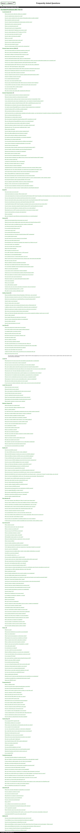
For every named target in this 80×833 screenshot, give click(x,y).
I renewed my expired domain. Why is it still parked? (15, 161)
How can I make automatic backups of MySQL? (14, 482)
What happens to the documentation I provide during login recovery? (18, 399)
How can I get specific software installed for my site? (15, 407)
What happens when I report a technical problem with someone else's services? (20, 506)
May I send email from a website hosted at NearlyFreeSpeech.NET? (18, 658)
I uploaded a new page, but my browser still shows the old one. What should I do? (20, 305)
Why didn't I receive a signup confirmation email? (14, 290)
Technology (5, 718)
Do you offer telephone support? (11, 284)
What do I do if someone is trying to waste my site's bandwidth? (17, 769)
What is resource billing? (9, 540)
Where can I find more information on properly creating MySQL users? (18, 464)
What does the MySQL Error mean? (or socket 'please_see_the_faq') (31, 474)
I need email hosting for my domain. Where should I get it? (16, 193)
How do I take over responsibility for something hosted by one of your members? (20, 518)
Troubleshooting (6, 755)
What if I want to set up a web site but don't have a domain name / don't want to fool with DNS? (23, 258)
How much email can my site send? (11, 191)
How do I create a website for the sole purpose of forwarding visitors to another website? (22, 18)
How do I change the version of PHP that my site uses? (15, 706)
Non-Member (5, 498)
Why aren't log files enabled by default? (12, 341)
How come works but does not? (17, 50)
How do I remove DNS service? (11, 88)
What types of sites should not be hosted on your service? (16, 666)
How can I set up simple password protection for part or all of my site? (18, 818)
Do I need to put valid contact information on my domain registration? (18, 137)
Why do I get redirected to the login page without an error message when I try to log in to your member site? (25, 368)
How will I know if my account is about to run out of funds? (16, 238)
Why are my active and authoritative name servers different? (16, 52)
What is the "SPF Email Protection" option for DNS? (15, 66)
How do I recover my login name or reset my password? (15, 362)
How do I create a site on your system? (12, 303)
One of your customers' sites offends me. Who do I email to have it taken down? (20, 500)
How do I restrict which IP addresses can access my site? (16, 30)
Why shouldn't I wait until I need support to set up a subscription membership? (20, 441)
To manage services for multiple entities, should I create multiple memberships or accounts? (22, 551)
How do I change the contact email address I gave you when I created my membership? (21, 603)
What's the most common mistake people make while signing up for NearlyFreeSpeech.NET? (23, 222)
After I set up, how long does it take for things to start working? (16, 311)
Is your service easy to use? (10, 230)
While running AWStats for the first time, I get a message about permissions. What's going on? (23, 826)
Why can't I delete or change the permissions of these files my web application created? (21, 759)
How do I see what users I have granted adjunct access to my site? (17, 587)
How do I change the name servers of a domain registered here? (17, 94)
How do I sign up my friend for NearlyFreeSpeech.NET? (15, 565)
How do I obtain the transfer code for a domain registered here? (17, 131)
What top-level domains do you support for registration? (15, 151)
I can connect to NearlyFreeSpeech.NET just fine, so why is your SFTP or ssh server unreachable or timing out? (26, 811)
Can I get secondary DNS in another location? (13, 86)
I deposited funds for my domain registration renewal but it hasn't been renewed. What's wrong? (23, 167)
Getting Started (6, 292)
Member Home (13, 7)
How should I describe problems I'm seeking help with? (15, 757)
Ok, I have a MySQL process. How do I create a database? (16, 451)
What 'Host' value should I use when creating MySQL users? (16, 480)
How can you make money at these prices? (13, 246)
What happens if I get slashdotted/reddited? (13, 254)
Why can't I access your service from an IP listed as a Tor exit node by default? (20, 364)
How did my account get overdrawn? (12, 553)
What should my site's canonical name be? (13, 24)
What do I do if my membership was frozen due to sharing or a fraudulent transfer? (20, 376)
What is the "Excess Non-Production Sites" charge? (15, 579)
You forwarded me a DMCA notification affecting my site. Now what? (18, 569)
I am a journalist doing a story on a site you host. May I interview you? (18, 512)
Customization (6, 11)
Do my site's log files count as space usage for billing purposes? (17, 329)
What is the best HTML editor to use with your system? (15, 696)
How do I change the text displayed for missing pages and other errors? (18, 22)
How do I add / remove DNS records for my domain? (15, 72)
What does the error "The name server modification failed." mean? (17, 127)
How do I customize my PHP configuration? (13, 692)
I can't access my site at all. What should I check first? (15, 767)
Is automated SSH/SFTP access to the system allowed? (15, 813)
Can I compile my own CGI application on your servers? (15, 710)
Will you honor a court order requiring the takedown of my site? (17, 670)
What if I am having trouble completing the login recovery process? (17, 397)
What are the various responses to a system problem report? (16, 421)
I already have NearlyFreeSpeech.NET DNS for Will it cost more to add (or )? (30, 60)
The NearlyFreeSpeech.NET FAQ (11, 9)
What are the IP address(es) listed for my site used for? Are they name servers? (20, 70)
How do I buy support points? (10, 435)
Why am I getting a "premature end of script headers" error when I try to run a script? (21, 777)
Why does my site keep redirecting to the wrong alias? (15, 763)
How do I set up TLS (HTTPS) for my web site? (14, 530)
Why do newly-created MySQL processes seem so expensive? (17, 492)
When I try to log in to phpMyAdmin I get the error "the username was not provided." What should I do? (24, 476)
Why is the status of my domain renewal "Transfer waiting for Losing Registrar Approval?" (22, 187)
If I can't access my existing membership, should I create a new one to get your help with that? (23, 382)
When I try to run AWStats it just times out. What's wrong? (16, 830)
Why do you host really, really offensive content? (14, 516)
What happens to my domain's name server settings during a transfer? (18, 105)
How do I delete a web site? (10, 321)
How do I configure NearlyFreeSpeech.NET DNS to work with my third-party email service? (22, 68)
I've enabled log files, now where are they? (13, 331)
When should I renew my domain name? (12, 153)
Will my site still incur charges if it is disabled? (13, 619)
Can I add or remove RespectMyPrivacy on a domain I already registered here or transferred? (22, 107)
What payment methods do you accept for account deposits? (16, 631)
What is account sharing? (10, 599)
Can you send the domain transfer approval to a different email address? (18, 141)
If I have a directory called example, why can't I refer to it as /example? (18, 761)
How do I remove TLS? (9, 591)
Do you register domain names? (11, 236)
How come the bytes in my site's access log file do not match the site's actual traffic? (21, 345)
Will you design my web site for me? (12, 250)
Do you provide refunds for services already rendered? (15, 613)
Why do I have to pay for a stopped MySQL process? (15, 468)
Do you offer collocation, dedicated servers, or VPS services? (16, 252)
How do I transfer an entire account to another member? (15, 623)
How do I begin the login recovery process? (13, 393)
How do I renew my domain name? (11, 145)
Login (3, 358)
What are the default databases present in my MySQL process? (17, 466)
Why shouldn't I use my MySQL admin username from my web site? (18, 478)
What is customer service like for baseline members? (15, 641)
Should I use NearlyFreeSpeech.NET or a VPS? (14, 288)
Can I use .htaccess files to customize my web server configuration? (18, 728)
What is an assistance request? (11, 429)
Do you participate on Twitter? (10, 425)
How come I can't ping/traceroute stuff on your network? (15, 563)
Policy (3, 627)
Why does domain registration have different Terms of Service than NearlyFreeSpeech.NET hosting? (24, 157)
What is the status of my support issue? (12, 405)
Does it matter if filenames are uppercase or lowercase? (15, 317)
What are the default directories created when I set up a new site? (17, 538)
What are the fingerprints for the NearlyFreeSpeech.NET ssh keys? (17, 805)
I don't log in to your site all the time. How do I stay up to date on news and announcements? (22, 581)
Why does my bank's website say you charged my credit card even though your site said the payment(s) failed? (26, 577)
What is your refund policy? (10, 633)
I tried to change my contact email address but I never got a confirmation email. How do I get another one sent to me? (27, 567)
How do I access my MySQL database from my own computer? (17, 462)
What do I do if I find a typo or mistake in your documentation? (16, 615)
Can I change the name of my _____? (12, 555)
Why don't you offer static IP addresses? (12, 739)
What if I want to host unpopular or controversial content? (16, 635)
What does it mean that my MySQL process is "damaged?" (16, 494)
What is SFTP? (8, 801)
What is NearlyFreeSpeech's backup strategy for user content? (17, 617)
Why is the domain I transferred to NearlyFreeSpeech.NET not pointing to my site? (20, 119)
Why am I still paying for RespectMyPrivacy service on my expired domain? (19, 121)
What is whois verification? (10, 129)
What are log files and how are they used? (13, 333)
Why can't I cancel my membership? (12, 601)
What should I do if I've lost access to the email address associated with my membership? (22, 360)
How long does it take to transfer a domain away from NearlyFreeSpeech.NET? (20, 147)
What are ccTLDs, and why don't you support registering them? (17, 183)
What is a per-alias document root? (11, 26)
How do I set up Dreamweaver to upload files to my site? (15, 822)
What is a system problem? (10, 409)
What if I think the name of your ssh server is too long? (15, 809)
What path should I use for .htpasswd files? (13, 28)
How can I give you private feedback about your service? (16, 423)
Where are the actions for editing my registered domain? (15, 135)
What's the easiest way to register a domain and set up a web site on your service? (20, 309)
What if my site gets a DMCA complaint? (12, 660)
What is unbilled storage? (10, 597)
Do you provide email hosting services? (12, 228)
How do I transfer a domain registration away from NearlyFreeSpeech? (18, 149)
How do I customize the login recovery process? (14, 395)
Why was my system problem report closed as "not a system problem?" (18, 419)
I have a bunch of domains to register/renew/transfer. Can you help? (18, 143)
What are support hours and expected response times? (15, 443)
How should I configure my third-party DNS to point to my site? (17, 54)
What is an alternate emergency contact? (12, 532)
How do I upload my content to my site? (12, 791)
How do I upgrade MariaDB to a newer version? (14, 490)
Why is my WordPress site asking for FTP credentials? (15, 785)
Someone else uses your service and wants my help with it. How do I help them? (20, 286)
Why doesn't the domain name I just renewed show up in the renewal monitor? (20, 175)
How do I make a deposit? (10, 315)
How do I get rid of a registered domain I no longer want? (16, 155)
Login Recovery (6, 385)
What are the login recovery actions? (12, 389)
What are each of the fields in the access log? (13, 349)
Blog (18, 7)
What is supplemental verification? (11, 674)
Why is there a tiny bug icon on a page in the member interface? (17, 783)
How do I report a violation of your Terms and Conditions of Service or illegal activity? (21, 502)
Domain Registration (7, 92)
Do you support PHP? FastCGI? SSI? (12, 720)
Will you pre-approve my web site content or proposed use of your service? (19, 274)
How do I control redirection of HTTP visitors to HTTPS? (15, 32)
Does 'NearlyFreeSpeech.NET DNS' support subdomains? (16, 741)
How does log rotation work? (10, 337)
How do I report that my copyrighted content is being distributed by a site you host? (20, 504)
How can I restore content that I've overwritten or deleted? (16, 417)
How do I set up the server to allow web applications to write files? (17, 686)
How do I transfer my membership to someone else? (15, 621)
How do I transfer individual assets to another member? (15, 625)
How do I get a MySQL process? (11, 449)
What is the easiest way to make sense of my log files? (15, 327)
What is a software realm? (10, 684)
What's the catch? (8, 629)
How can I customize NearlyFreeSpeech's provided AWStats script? (18, 828)
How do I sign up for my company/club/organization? (15, 668)
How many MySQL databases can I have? (13, 747)
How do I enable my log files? (10, 339)
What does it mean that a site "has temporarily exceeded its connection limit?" (20, 765)
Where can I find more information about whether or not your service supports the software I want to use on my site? (27, 313)
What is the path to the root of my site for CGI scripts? (15, 704)
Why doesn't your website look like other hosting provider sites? (17, 264)
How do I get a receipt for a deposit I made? (13, 605)
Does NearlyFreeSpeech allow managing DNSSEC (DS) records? (17, 179)
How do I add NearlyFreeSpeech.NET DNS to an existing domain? (18, 58)
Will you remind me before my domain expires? (14, 111)
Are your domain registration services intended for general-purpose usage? (19, 266)
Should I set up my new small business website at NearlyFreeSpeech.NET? (19, 272)
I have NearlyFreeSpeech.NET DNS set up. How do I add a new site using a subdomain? (22, 64)
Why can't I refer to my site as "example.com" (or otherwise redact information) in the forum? (22, 771)
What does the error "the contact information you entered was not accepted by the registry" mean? (23, 169)
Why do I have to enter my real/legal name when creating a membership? (19, 224)
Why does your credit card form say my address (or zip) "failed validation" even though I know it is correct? (25, 773)
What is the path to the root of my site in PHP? (13, 694)
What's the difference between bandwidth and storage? (15, 262)
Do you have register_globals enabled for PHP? (14, 702)
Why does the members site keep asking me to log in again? (16, 380)
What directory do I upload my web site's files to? (14, 795)
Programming (5, 682)
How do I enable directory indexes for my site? (14, 16)
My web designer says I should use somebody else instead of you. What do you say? (21, 242)
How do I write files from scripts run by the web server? (15, 714)
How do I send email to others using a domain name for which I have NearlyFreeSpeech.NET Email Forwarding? (26, 199)
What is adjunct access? (9, 524)
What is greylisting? (8, 214)
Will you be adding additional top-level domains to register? (16, 133)
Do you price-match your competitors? (12, 244)
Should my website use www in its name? (13, 76)
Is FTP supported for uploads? (10, 807)
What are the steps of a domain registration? (13, 165)
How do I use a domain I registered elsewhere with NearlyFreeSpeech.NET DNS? (20, 62)
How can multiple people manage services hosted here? (15, 575)
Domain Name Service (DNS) (9, 48)
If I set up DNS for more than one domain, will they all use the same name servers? (20, 84)
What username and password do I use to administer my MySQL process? (19, 488)
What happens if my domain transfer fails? (13, 139)
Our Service (5, 522)
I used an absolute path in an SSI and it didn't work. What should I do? (18, 712)
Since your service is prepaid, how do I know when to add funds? (17, 611)
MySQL (4, 447)
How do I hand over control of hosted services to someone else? (17, 585)
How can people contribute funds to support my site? (15, 557)
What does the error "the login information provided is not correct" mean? (19, 370)
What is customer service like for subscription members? (15, 639)
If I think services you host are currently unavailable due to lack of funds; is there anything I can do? (24, 520)
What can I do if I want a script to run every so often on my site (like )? (19, 690)
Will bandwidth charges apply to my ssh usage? (14, 536)
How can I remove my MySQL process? (12, 486)
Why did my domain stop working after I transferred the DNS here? (17, 90)
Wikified (4, 816)
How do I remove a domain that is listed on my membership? (16, 319)
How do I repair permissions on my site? (12, 323)
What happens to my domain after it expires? (13, 117)
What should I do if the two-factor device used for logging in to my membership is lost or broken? (23, 372)
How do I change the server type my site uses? (14, 40)
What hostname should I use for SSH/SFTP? (13, 797)
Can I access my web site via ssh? (11, 793)
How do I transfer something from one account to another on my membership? (20, 573)
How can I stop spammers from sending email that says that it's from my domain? (20, 197)
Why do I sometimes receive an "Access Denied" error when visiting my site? (19, 775)
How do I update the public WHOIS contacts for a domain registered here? (19, 181)
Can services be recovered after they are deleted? (14, 445)
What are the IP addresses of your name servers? (14, 593)
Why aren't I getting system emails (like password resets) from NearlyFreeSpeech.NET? (21, 366)
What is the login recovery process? (12, 387)
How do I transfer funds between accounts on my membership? (17, 589)
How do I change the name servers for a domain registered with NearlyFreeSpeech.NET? (22, 74)
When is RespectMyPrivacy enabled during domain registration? (17, 173)
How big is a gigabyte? (9, 745)
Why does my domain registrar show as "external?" (14, 163)
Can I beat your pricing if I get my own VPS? (13, 226)
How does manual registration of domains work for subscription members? (19, 185)
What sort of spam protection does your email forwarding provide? (17, 749)
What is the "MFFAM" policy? (10, 680)
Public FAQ (7, 7)
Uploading (5, 787)
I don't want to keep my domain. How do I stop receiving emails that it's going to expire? (21, 171)
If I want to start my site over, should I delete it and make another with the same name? (21, 559)
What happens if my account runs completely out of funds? (16, 637)
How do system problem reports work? (12, 427)
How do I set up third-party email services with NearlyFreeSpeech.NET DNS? (20, 201)
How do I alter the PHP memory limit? (12, 698)
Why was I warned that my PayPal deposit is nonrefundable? (16, 561)
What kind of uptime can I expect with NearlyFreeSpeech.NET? (17, 278)
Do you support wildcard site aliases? (12, 78)
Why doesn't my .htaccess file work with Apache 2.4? (15, 779)
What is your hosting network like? (11, 743)
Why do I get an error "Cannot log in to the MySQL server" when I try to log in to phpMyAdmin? (23, 472)
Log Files (4, 325)
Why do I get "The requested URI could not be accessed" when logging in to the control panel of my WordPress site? (27, 781)
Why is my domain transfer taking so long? (13, 115)
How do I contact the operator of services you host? (14, 510)
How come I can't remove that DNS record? (13, 80)
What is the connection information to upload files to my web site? (17, 789)
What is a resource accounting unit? (12, 528)
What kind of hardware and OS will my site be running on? (16, 751)
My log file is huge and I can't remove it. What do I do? (15, 335)
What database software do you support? (13, 722)
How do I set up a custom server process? (13, 42)
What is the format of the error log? (11, 353)
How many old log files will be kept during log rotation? (15, 347)
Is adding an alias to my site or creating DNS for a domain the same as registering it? (21, 307)
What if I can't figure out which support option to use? (15, 437)
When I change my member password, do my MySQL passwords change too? (20, 470)
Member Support (6, 403)
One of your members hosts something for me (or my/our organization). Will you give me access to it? (24, 514)
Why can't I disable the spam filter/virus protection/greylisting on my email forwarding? (21, 216)
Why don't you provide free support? (12, 431)
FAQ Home (3, 7)
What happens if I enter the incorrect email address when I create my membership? (21, 378)
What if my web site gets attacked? (11, 268)
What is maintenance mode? (10, 571)
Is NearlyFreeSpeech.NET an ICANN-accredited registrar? (16, 109)
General (4, 218)
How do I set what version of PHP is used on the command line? (17, 46)
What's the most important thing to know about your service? (16, 220)
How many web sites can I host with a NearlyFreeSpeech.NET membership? (19, 234)
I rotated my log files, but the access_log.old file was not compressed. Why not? (20, 351)
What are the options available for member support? (15, 415)
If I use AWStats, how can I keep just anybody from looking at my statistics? (19, 820)
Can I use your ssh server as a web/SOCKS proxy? (14, 672)
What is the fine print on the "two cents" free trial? (14, 526)
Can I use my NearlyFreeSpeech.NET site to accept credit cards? (17, 664)
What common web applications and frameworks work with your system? (19, 724)
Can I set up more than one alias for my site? (13, 34)
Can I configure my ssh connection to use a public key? (15, 803)
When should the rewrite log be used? (12, 20)
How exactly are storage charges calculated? (13, 534)
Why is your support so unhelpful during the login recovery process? (18, 391)
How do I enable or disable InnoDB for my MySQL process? (16, 484)
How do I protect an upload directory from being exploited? (16, 716)
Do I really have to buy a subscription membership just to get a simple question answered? (22, 411)
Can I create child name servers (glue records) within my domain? (17, 123)
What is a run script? (9, 38)
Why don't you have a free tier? (11, 260)
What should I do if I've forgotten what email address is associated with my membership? (22, 374)
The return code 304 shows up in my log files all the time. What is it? (18, 343)
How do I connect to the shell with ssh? (12, 799)
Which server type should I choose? (12, 44)
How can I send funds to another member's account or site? (16, 609)
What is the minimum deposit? (10, 248)
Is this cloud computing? (9, 280)
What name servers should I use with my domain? (14, 56)
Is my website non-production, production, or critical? (15, 595)
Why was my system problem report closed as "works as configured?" (18, 413)
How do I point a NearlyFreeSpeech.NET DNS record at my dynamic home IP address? (21, 82)
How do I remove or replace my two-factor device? (14, 583)
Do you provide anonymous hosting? (12, 662)
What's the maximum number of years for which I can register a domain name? (20, 125)
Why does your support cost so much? (12, 439)
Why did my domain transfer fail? (11, 159)
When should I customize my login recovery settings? (15, 401)
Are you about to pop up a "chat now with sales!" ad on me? (16, 256)
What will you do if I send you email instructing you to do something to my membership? (21, 676)
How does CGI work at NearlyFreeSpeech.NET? (14, 688)
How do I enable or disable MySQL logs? (13, 496)
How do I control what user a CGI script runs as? (14, 708)
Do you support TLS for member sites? (12, 726)
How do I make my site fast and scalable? (13, 36)
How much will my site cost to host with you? (13, 276)
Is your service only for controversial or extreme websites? (16, 270)
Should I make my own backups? (11, 301)
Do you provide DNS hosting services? (12, 232)
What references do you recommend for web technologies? (16, 700)
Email (3, 189)
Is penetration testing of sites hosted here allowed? (14, 607)
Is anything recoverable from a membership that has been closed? (17, 678)
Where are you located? (9, 282)
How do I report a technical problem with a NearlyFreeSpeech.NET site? (19, 508)
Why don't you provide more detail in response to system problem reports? (19, 433)
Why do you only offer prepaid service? (12, 240)
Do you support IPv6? (9, 753)
